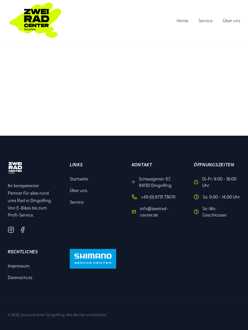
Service (205, 20)
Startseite (79, 178)
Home (182, 20)
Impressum (18, 265)
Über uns (231, 20)
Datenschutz (20, 277)
